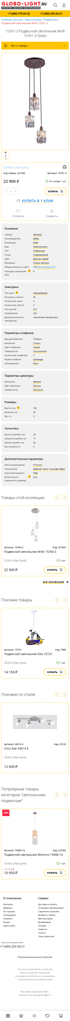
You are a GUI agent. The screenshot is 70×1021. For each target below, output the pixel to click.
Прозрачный (40, 351)
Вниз (35, 363)
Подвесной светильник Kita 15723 (28, 654)
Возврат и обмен (46, 915)
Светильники (33, 19)
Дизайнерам (44, 922)
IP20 (35, 472)
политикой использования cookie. (36, 979)
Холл (45, 468)
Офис (62, 468)
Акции (6, 922)
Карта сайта (9, 925)
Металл (45, 262)
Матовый (38, 389)
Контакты (8, 904)
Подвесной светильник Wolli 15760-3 (30, 552)
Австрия (21, 167)
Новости (42, 929)
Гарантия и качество (48, 911)
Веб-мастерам (45, 918)
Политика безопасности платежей (35, 957)
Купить (53, 191)
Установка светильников (50, 907)
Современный (40, 254)
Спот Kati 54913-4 (16, 748)
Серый (45, 258)
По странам (9, 911)
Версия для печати (65, 167)
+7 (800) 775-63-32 (19, 13)
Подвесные (50, 19)
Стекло (36, 262)
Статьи (41, 932)
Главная (6, 19)
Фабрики (7, 907)
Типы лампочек (46, 936)
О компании (12, 898)
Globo (8, 167)
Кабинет (37, 468)
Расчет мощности (46, 266)
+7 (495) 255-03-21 (51, 13)
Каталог (18, 19)
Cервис (43, 898)
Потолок (37, 464)
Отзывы (42, 925)
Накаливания (40, 293)
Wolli (35, 242)
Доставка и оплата (47, 904)
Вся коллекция (53, 581)
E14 (35, 309)
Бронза (37, 258)
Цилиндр (38, 359)
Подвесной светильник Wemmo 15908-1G (33, 855)
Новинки (7, 918)
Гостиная (53, 468)
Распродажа (9, 915)
